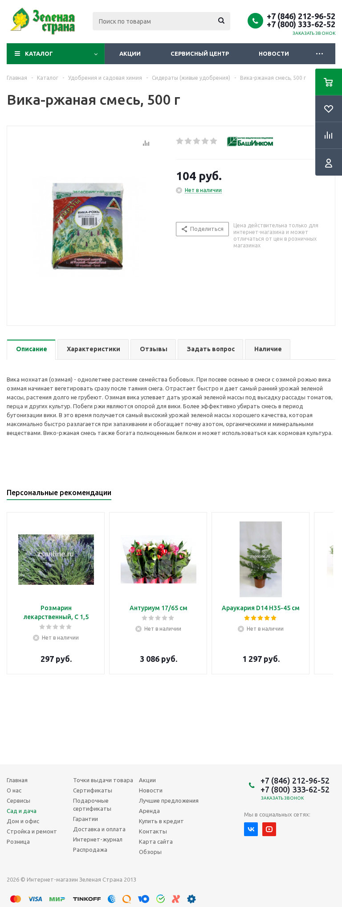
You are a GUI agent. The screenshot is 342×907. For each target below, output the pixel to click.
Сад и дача (22, 811)
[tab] (31, 349)
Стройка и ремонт (32, 831)
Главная (17, 780)
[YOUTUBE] (269, 829)
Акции (130, 53)
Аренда (149, 811)
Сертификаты (92, 790)
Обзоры (150, 852)
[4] (205, 141)
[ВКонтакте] (251, 829)
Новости (274, 53)
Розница (18, 841)
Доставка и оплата (99, 829)
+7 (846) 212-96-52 (301, 16)
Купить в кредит (161, 821)
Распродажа (90, 849)
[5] (214, 141)
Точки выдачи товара (103, 780)
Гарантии (85, 819)
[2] (188, 141)
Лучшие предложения (169, 800)
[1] (180, 141)
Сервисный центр (200, 53)
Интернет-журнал (97, 839)
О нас (14, 790)
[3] (197, 141)
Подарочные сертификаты (92, 804)
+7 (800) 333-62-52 (301, 24)
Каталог (39, 53)
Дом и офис (23, 821)
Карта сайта (156, 841)
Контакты (153, 831)
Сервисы (18, 800)
